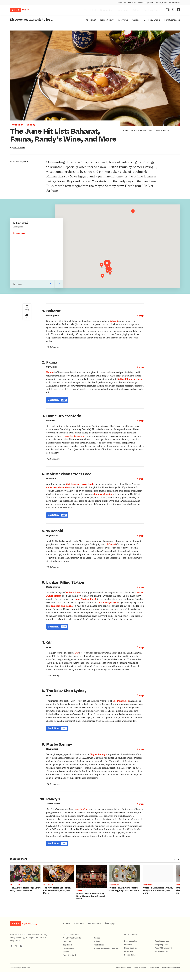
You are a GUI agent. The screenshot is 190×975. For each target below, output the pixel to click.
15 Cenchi (110, 545)
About (66, 923)
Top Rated (67, 945)
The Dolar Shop (120, 701)
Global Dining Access (145, 2)
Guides (136, 19)
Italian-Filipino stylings (129, 379)
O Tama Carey (73, 593)
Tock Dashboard (162, 951)
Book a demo (129, 955)
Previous (175, 859)
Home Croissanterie (74, 436)
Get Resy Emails (152, 19)
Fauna (49, 373)
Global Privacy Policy (123, 968)
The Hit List (90, 19)
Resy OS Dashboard (163, 948)
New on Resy (106, 19)
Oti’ (77, 653)
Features (128, 944)
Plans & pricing (130, 948)
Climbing (67, 941)
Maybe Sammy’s (98, 755)
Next (178, 859)
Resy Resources (162, 941)
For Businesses (174, 2)
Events (66, 952)
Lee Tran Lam (19, 147)
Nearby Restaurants (72, 938)
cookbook (85, 599)
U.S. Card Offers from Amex (126, 2)
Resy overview (130, 941)
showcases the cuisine (58, 488)
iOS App (109, 923)
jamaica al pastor (103, 494)
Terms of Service (140, 968)
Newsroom (94, 923)
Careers (79, 923)
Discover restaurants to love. (31, 20)
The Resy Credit (161, 2)
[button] (107, 264)
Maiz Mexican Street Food (79, 484)
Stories (97, 938)
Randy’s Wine (81, 809)
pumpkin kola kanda (62, 606)
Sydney (31, 124)
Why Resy (128, 951)
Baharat (113, 321)
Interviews (123, 19)
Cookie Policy (154, 968)
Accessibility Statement (171, 968)
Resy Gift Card (69, 955)
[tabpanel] (26, 878)
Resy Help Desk (161, 944)
